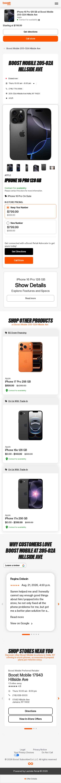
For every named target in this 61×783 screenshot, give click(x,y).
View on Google (21, 623)
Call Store (19, 260)
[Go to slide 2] (31, 634)
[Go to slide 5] (38, 634)
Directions (30, 711)
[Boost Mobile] (7, 3)
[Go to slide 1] (26, 634)
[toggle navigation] (56, 3)
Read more (30, 298)
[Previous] (2, 604)
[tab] (30, 779)
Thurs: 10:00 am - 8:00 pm (22, 83)
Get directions (30, 32)
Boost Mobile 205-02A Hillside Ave (23, 48)
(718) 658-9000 (20, 695)
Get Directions (19, 251)
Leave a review (12, 565)
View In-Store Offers (30, 718)
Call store (30, 38)
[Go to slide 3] (33, 634)
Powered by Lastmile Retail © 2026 (30, 771)
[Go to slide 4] (36, 634)
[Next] (58, 604)
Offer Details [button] (30, 779)
